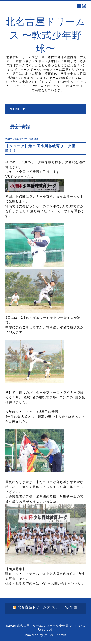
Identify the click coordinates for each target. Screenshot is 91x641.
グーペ (49, 635)
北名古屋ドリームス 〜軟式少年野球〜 (45, 35)
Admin (61, 635)
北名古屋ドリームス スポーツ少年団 (42, 625)
